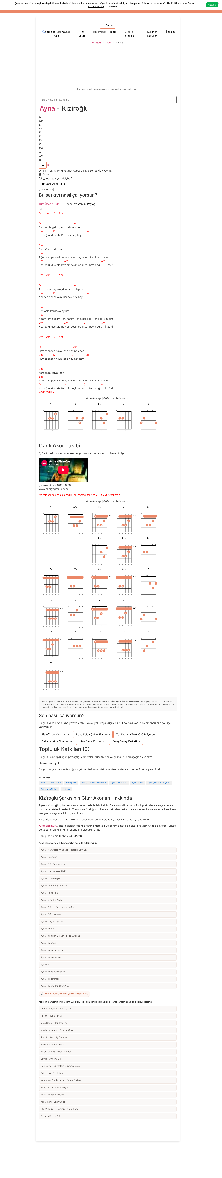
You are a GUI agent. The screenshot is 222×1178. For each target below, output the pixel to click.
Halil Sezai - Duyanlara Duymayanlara (60, 1066)
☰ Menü (108, 25)
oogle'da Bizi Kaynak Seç (58, 33)
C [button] (40, 116)
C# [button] (41, 120)
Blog (113, 31)
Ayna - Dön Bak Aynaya (53, 864)
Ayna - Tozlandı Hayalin (53, 971)
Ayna (108, 42)
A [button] (40, 152)
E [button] (40, 132)
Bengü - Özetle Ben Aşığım (54, 1087)
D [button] (40, 124)
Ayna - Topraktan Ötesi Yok (55, 986)
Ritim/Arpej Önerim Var (56, 734)
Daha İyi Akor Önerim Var (57, 741)
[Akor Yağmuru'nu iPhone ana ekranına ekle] (43, 165)
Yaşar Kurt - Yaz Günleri (53, 1101)
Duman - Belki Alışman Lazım (56, 1008)
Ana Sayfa (81, 33)
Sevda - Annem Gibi (51, 1058)
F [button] (40, 136)
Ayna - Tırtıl (46, 964)
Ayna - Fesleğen (49, 857)
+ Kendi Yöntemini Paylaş (79, 204)
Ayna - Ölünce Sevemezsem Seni (58, 907)
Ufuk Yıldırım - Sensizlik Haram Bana (59, 1109)
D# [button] (41, 128)
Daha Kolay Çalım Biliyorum (93, 734)
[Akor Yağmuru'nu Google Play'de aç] (48, 165)
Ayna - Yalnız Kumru (51, 957)
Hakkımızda (99, 31)
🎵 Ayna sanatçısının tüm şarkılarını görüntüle (64, 993)
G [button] (40, 144)
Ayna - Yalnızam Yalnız (52, 950)
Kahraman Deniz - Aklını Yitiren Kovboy (61, 1080)
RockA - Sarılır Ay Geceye (54, 1037)
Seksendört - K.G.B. (51, 1116)
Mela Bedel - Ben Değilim (54, 1023)
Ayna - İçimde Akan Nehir (54, 871)
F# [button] (40, 140)
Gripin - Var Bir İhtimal (52, 1073)
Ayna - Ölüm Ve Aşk (51, 914)
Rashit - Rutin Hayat (51, 1015)
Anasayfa (96, 42)
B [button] (40, 159)
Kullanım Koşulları (152, 33)
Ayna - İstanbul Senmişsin (54, 885)
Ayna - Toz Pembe (50, 978)
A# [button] (41, 156)
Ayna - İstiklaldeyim (51, 878)
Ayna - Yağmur (48, 943)
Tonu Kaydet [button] (65, 170)
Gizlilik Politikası (129, 33)
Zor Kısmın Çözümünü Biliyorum (136, 734)
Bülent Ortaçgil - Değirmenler (56, 1051)
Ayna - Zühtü (47, 928)
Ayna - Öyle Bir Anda (51, 900)
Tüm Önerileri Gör (49, 204)
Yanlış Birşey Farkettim (126, 741)
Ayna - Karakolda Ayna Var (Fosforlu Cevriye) (64, 849)
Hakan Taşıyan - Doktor (53, 1094)
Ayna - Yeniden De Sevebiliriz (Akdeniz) (61, 935)
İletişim (170, 31)
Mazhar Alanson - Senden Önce (57, 1030)
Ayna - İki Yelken (49, 892)
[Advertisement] (108, 66)
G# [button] (41, 148)
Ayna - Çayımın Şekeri (52, 921)
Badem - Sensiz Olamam (53, 1044)
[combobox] (108, 99)
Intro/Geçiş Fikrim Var (92, 741)
